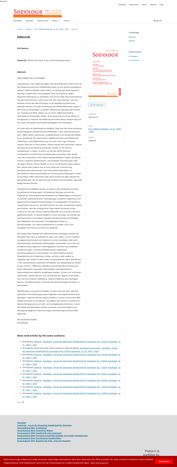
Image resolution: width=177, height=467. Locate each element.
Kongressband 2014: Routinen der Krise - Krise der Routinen (44, 441)
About (55, 20)
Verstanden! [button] (164, 461)
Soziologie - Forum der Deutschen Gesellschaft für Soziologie (44, 425)
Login (161, 4)
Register (153, 4)
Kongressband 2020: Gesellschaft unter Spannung (39, 433)
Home (19, 29)
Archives (29, 20)
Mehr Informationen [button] (99, 463)
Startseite (17, 20)
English (132, 41)
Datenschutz (42, 20)
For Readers (133, 56)
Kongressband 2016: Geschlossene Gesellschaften (39, 438)
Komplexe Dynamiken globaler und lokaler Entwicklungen (62, 435)
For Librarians (134, 60)
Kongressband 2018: (26, 435)
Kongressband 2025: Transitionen (32, 428)
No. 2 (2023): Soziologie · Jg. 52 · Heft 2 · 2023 (51, 29)
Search (67, 20)
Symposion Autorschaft (90, 348)
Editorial (38, 341)
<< (18, 402)
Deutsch (132, 37)
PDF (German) (97, 105)
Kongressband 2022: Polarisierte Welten (35, 430)
